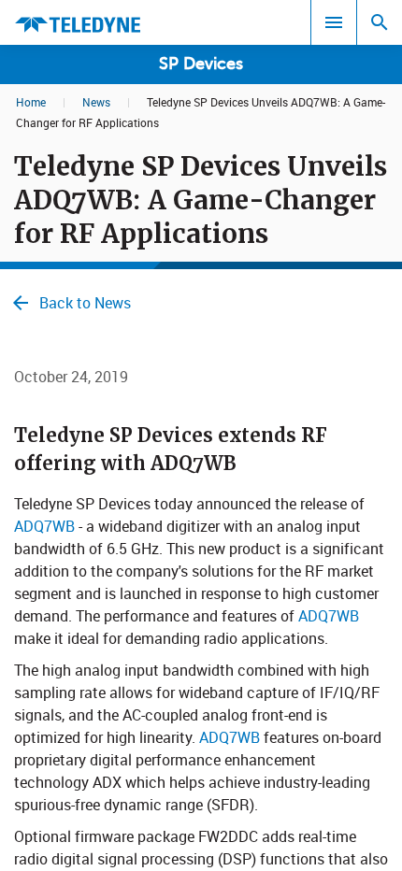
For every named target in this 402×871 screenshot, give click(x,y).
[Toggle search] (379, 22)
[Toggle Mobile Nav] (333, 22)
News (96, 101)
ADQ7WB (44, 526)
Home (31, 101)
